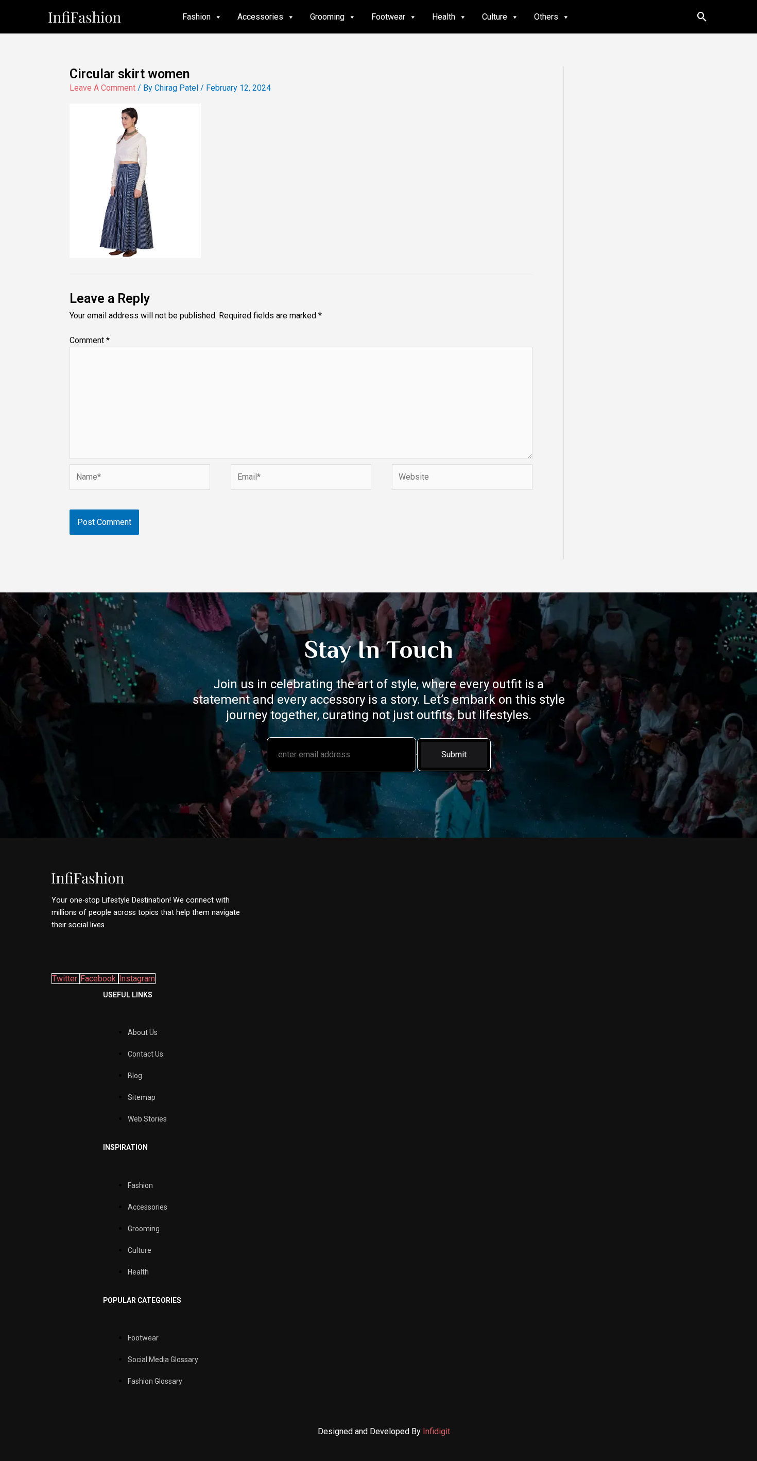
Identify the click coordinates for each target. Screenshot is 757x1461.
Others (546, 17)
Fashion (196, 17)
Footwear (388, 17)
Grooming (327, 17)
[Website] (462, 479)
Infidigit (436, 1431)
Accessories (260, 17)
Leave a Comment (102, 88)
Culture (494, 17)
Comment (90, 340)
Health (443, 17)
